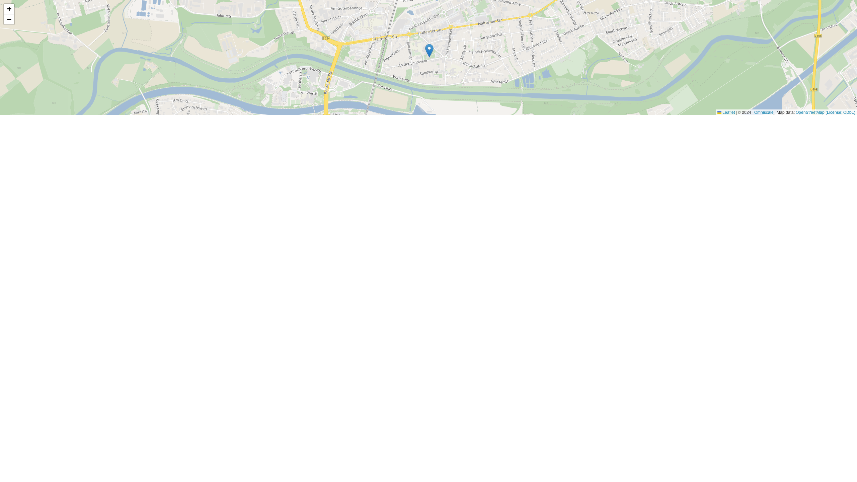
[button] (429, 51)
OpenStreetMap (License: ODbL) (825, 112)
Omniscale (764, 112)
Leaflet (728, 112)
